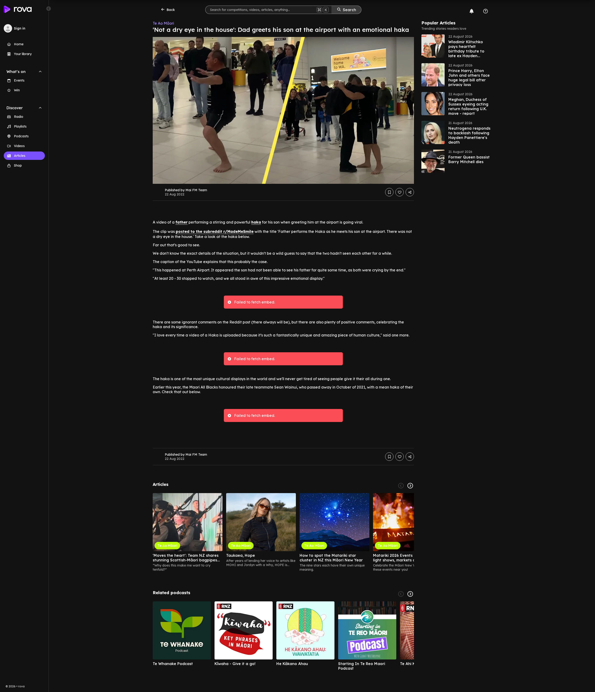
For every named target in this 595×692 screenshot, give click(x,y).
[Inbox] (471, 11)
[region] (283, 532)
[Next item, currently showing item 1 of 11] (410, 594)
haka (256, 222)
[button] (456, 46)
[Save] (389, 192)
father (181, 222)
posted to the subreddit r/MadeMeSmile (215, 231)
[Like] (399, 192)
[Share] (410, 192)
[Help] (485, 11)
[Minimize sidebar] (49, 9)
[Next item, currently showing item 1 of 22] (410, 485)
